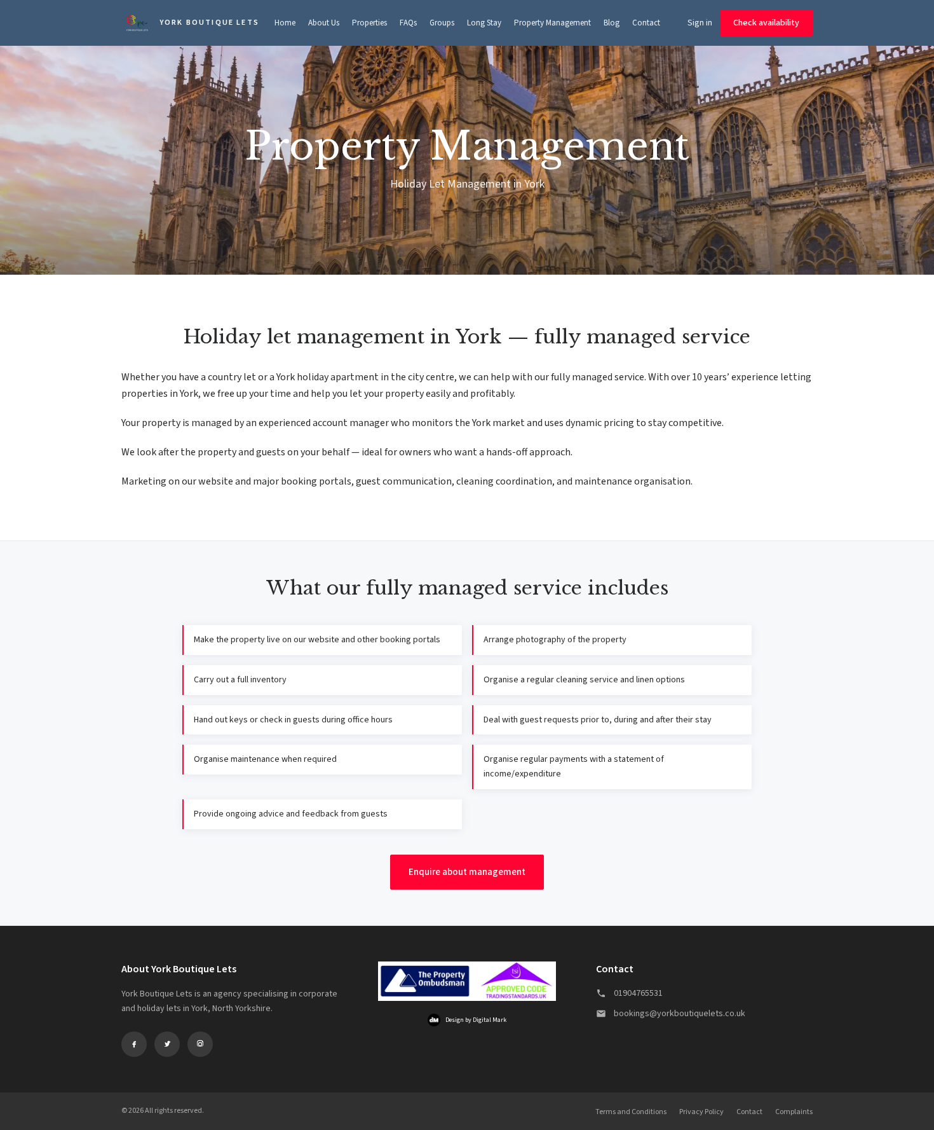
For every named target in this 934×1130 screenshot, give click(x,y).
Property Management (552, 23)
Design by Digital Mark (475, 1020)
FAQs (408, 23)
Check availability (766, 23)
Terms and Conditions (631, 1111)
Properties (369, 23)
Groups (442, 23)
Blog (611, 23)
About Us (323, 23)
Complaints (794, 1111)
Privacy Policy (701, 1111)
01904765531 (638, 993)
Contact (646, 23)
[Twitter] (167, 1044)
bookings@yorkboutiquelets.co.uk (679, 1013)
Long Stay (484, 23)
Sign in (699, 23)
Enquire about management (467, 872)
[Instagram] (200, 1044)
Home (284, 23)
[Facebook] (134, 1044)
